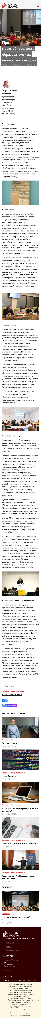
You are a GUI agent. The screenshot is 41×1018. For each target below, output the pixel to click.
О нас (8, 946)
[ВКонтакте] (3, 700)
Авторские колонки (18, 740)
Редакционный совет (13, 950)
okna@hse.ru (7, 971)
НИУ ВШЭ (10, 942)
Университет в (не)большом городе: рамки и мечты (19, 877)
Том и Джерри (9, 775)
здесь (31, 994)
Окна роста (6, 740)
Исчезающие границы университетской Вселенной (20, 809)
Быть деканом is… (10, 743)
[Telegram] (6, 700)
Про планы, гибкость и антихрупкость (19, 843)
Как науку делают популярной (16, 916)
